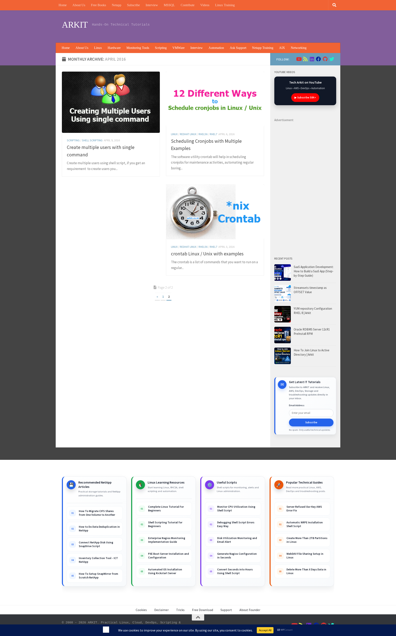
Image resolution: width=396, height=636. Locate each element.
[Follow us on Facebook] (318, 59)
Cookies (141, 610)
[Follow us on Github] (325, 59)
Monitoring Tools (137, 48)
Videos (204, 5)
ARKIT (75, 24)
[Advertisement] (259, 26)
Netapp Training (262, 48)
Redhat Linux (188, 134)
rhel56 (203, 134)
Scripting (161, 48)
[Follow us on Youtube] (298, 59)
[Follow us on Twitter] (331, 59)
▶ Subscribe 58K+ (305, 97)
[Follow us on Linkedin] (311, 59)
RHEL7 (213, 134)
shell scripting (92, 140)
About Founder (249, 610)
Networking (298, 48)
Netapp (116, 5)
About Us (78, 5)
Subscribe (133, 5)
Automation (216, 48)
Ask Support (238, 48)
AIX (282, 48)
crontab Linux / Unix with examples (207, 254)
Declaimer (161, 610)
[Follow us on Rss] (305, 59)
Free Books (98, 5)
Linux (98, 48)
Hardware (114, 48)
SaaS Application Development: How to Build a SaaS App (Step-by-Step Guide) (314, 271)
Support (226, 610)
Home (63, 5)
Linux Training (225, 5)
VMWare (178, 48)
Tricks (180, 610)
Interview (152, 5)
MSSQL (169, 5)
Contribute (187, 5)
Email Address (296, 405)
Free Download (202, 610)
